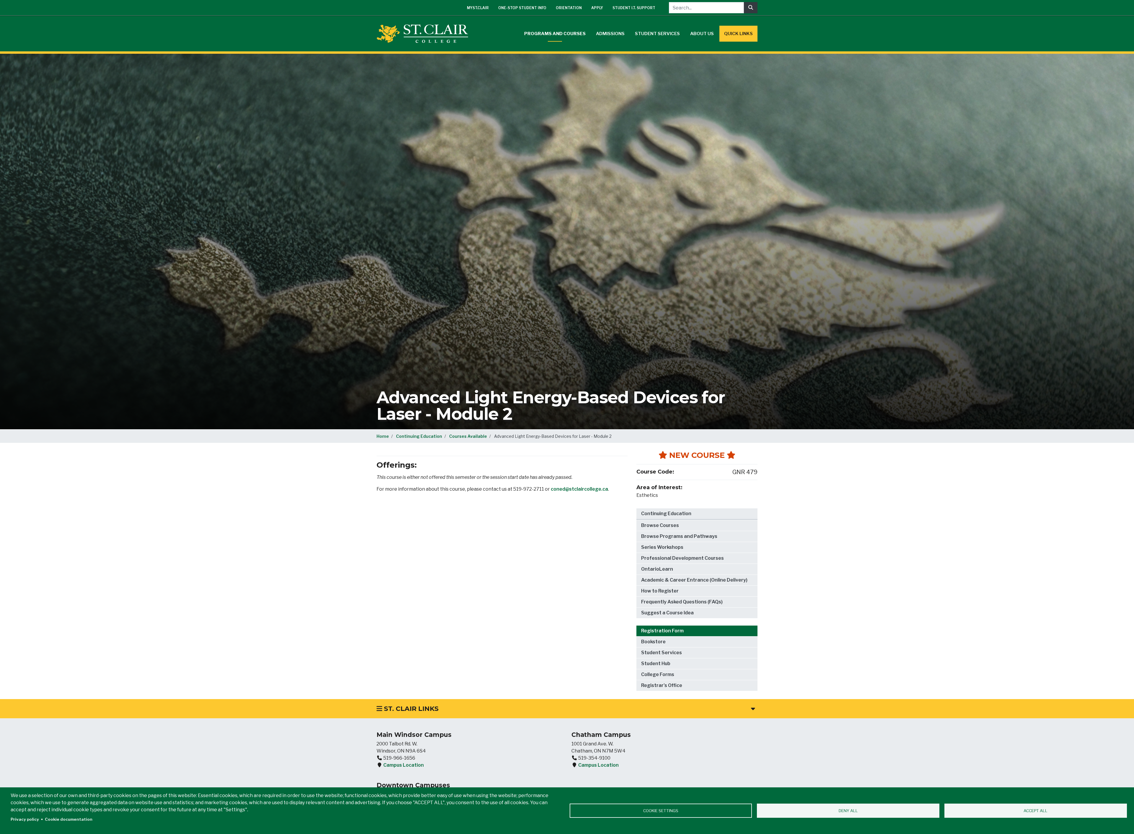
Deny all (848, 810)
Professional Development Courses (682, 558)
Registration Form (662, 631)
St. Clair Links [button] (410, 709)
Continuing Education (419, 436)
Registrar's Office (661, 685)
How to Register (660, 591)
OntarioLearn (657, 569)
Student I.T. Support (633, 8)
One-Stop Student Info (522, 8)
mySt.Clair (478, 8)
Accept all (1035, 810)
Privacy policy (25, 819)
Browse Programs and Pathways (679, 536)
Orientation (569, 8)
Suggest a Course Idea (667, 613)
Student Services (657, 33)
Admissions (610, 33)
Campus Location (403, 765)
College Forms (657, 674)
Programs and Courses (555, 33)
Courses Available (468, 436)
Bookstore (653, 641)
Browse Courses (660, 525)
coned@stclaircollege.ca (579, 489)
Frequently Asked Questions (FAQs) (682, 602)
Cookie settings (660, 810)
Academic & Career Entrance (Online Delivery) (694, 580)
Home (383, 436)
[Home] (425, 33)
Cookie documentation (68, 819)
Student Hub (655, 663)
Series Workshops (662, 547)
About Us (702, 33)
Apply (597, 8)
